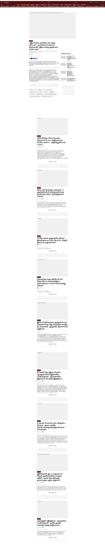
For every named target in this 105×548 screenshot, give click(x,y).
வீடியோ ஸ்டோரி (68, 4)
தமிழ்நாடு (32, 4)
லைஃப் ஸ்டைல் (55, 4)
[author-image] (37, 147)
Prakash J (40, 198)
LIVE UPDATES (83, 4)
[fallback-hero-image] (64, 57)
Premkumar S (39, 330)
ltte (43, 89)
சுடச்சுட (18, 4)
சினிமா (49, 4)
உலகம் (61, 4)
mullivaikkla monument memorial (46, 96)
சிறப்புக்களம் (24, 4)
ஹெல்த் (74, 4)
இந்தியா (37, 4)
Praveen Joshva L (42, 146)
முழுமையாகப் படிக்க (52, 161)
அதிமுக (39, 89)
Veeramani (31, 54)
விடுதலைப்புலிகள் (40, 94)
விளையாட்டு (43, 4)
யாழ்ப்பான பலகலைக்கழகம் (35, 96)
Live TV (75, 2)
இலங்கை (31, 89)
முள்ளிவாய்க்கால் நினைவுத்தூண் (51, 94)
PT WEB (40, 244)
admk (36, 89)
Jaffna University (32, 94)
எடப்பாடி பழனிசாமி (49, 89)
